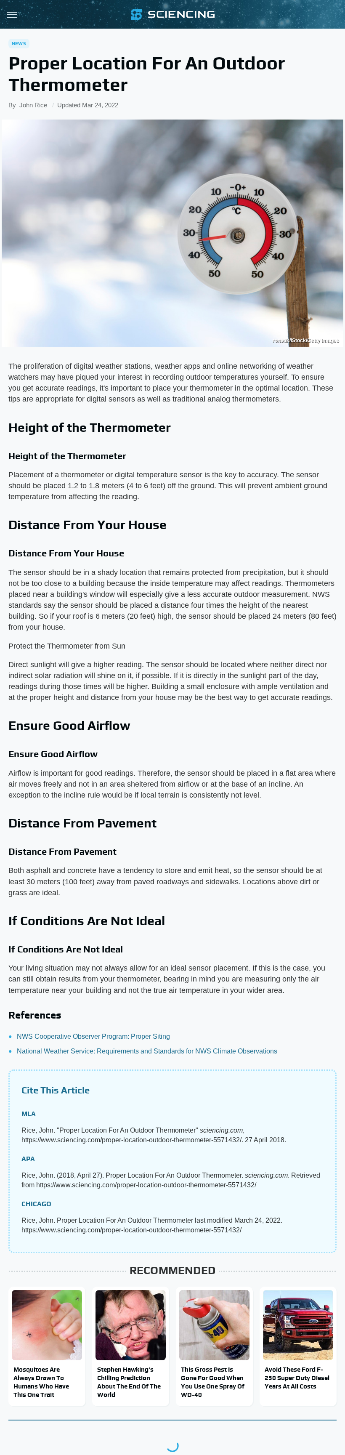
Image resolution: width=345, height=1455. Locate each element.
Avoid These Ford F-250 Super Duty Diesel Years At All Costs (297, 1378)
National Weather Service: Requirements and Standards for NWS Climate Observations (147, 1051)
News (19, 43)
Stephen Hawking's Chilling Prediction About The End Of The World (129, 1382)
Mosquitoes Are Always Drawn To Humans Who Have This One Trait (41, 1382)
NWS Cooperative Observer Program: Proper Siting (93, 1036)
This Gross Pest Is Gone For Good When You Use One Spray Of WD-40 (212, 1382)
